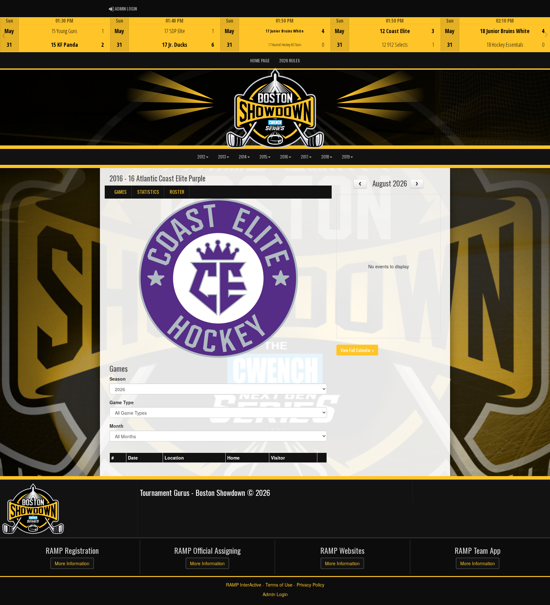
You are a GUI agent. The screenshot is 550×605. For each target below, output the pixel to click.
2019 (346, 157)
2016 (284, 157)
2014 (243, 157)
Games (120, 191)
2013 (222, 157)
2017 (304, 157)
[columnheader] (118, 458)
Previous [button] (3, 35)
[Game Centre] (55, 40)
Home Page (260, 60)
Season (117, 379)
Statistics (148, 191)
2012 (201, 157)
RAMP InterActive (243, 584)
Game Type (121, 402)
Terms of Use (279, 584)
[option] (55, 35)
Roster (177, 191)
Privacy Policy (310, 584)
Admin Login (275, 594)
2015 (263, 157)
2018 (325, 157)
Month (116, 426)
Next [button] (546, 34)
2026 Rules (289, 60)
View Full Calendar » (357, 350)
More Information (72, 563)
